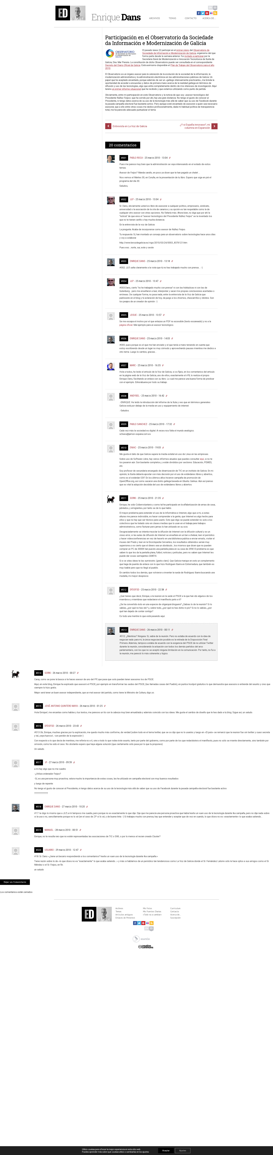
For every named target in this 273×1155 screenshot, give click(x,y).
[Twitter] (203, 13)
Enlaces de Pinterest (125, 917)
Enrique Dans (137, 261)
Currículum (175, 908)
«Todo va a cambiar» (152, 914)
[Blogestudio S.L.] (141, 938)
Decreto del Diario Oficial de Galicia (122, 65)
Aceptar (166, 1150)
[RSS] (215, 13)
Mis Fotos (147, 908)
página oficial (126, 325)
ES (215, 7)
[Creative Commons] (146, 946)
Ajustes (182, 1150)
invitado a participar (194, 56)
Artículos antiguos (124, 914)
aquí (202, 459)
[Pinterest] (207, 13)
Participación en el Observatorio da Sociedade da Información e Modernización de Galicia (159, 40)
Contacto (191, 18)
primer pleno (182, 50)
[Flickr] (211, 13)
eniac (133, 447)
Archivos (154, 18)
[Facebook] (199, 13)
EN (210, 7)
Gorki (133, 497)
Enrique (115, 17)
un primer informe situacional (126, 89)
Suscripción (175, 917)
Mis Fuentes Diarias (152, 911)
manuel (49, 829)
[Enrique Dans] (71, 13)
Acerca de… (209, 18)
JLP (132, 199)
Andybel (134, 395)
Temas (172, 18)
